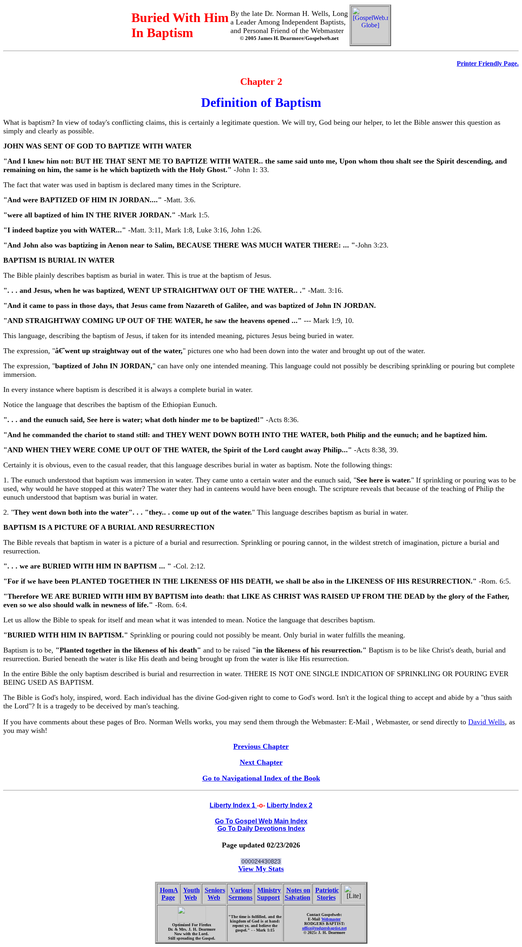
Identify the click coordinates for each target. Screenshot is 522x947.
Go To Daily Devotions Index (261, 828)
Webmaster (331, 919)
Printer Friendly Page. (488, 63)
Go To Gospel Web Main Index (261, 821)
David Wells (486, 722)
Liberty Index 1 (233, 805)
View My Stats (261, 869)
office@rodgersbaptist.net (324, 928)
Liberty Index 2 (289, 805)
